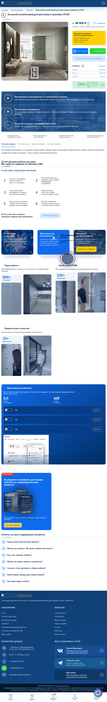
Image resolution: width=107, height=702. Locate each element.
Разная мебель (17, 10)
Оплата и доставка (8, 617)
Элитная (29, 10)
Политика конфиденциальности (14, 627)
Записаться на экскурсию (86, 249)
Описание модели (8, 144)
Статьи (57, 627)
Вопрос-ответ (60, 634)
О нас (3, 613)
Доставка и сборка (53, 144)
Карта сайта (6, 634)
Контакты (58, 631)
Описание (102, 66)
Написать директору (50, 215)
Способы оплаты (23, 144)
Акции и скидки (60, 624)
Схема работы (60, 613)
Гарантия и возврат (38, 144)
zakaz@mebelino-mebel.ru (20, 675)
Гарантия (5, 624)
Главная (4, 10)
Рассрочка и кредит (9, 620)
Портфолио (59, 617)
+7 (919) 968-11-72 (16, 668)
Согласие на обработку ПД (12, 631)
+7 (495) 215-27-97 (16, 661)
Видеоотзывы (60, 620)
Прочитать (97, 410)
